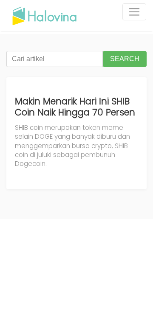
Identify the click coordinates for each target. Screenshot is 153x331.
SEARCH (124, 58)
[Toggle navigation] (134, 11)
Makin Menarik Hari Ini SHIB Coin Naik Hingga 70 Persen (75, 106)
